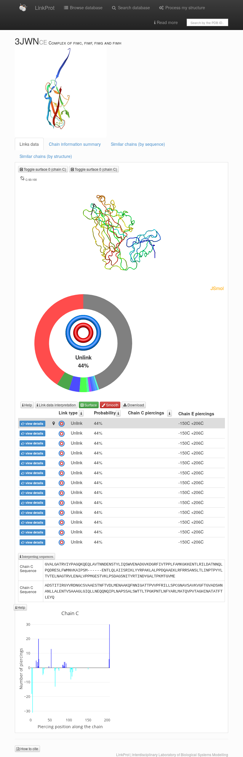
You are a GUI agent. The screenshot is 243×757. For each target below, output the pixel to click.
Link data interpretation (57, 404)
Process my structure (184, 7)
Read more (167, 22)
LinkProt (45, 7)
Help (27, 404)
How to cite (29, 748)
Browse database (86, 7)
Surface (90, 404)
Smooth (112, 404)
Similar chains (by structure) (46, 156)
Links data (29, 144)
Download (135, 404)
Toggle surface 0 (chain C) (44, 169)
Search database (133, 7)
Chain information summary (75, 144)
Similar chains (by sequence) (138, 144)
